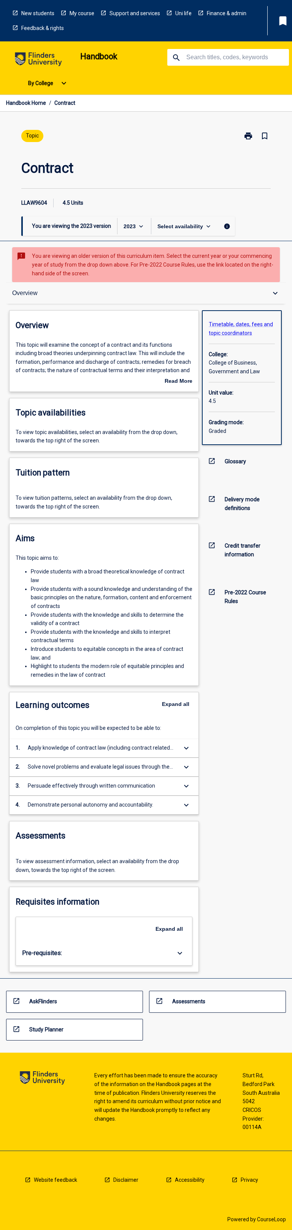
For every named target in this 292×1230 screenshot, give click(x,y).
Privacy (249, 1180)
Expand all (175, 704)
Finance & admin (226, 13)
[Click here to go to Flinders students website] (38, 60)
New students (37, 13)
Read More (178, 381)
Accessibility (190, 1180)
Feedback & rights (42, 28)
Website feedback (55, 1180)
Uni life (183, 13)
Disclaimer (125, 1180)
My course (82, 13)
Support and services (135, 13)
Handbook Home (26, 103)
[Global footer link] (42, 1079)
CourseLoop (271, 1219)
